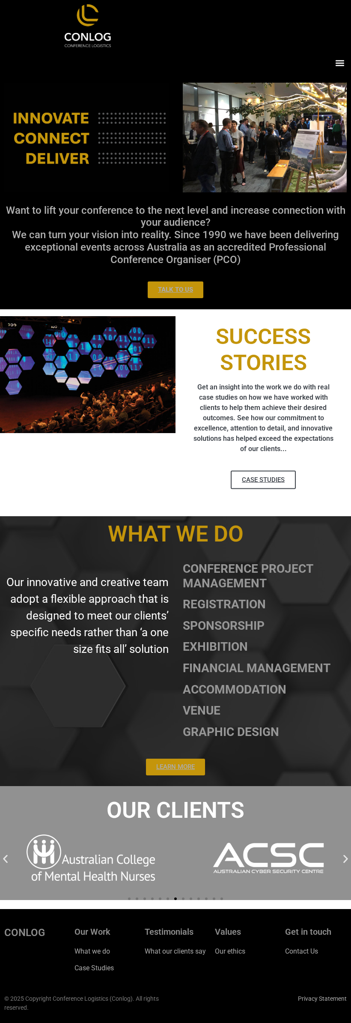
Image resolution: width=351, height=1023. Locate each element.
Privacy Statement (322, 998)
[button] (340, 63)
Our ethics (230, 951)
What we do (92, 951)
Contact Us (301, 951)
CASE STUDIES (263, 480)
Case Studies (94, 968)
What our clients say (175, 951)
